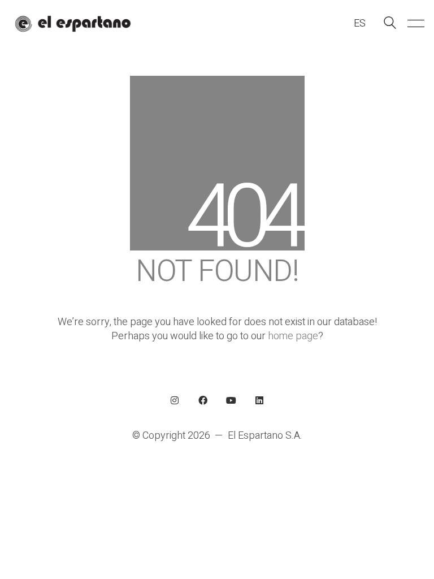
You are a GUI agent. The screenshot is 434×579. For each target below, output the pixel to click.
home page (293, 336)
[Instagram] (174, 400)
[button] (413, 24)
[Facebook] (203, 400)
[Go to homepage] (73, 23)
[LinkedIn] (259, 400)
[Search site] (390, 24)
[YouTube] (231, 400)
